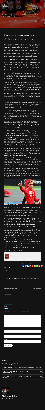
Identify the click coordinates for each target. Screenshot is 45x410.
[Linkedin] (28, 266)
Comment (6, 314)
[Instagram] (39, 266)
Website (5, 339)
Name (5, 328)
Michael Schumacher (16, 278)
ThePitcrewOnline (5, 11)
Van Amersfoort (36, 278)
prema (31, 278)
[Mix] (35, 266)
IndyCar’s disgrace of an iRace (10, 288)
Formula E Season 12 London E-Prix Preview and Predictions (18, 367)
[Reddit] (32, 266)
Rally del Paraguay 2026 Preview (10, 364)
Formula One (25, 39)
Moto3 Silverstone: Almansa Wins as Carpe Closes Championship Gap (15, 372)
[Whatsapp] (37, 266)
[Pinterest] (30, 266)
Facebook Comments (17, 303)
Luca (8, 38)
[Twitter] (26, 266)
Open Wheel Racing (31, 39)
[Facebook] (23, 266)
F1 (9, 39)
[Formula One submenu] (19, 14)
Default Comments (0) (8, 303)
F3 (4, 278)
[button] (5, 308)
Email (5, 334)
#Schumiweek (6, 39)
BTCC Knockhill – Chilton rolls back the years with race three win (16, 377)
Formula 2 (21, 39)
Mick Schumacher (24, 278)
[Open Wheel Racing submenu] (39, 14)
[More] (42, 266)
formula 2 (8, 278)
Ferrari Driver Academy (14, 39)
